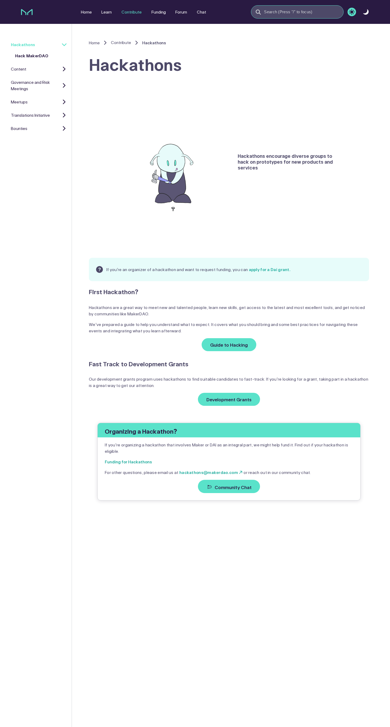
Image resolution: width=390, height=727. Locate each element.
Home (86, 11)
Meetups (19, 101)
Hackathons (23, 44)
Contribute (132, 11)
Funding (158, 11)
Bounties (19, 128)
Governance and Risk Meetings (30, 85)
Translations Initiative (30, 114)
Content (18, 68)
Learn (106, 11)
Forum (181, 11)
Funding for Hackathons (128, 461)
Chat (201, 11)
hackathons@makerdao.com (208, 472)
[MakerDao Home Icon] (27, 12)
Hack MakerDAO (31, 55)
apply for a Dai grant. (270, 269)
